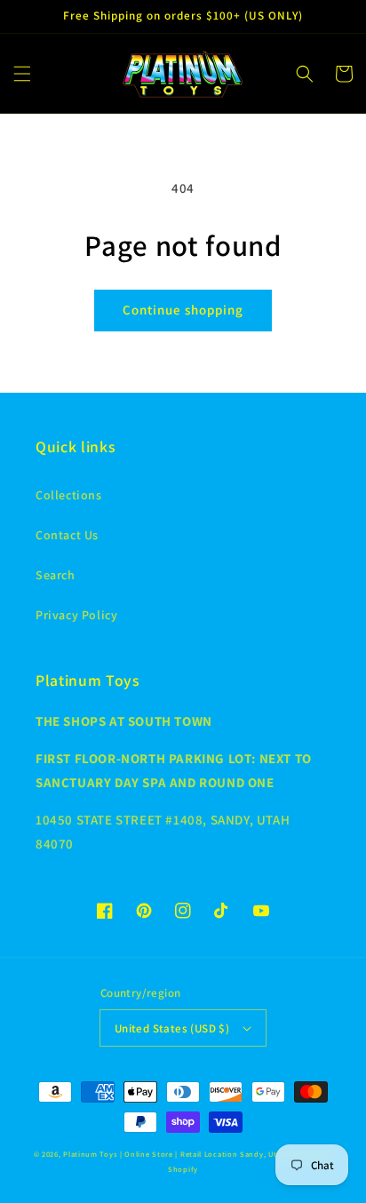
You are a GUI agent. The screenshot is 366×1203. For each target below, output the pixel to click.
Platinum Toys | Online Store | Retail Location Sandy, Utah (174, 1154)
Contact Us (67, 535)
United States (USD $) (172, 1028)
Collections (69, 495)
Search (56, 575)
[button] (22, 73)
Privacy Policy (76, 615)
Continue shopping (183, 309)
